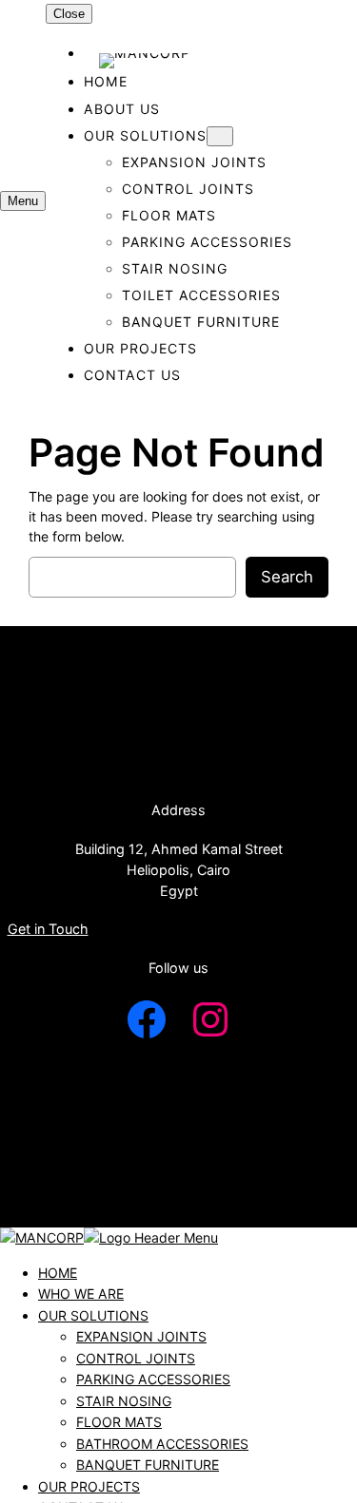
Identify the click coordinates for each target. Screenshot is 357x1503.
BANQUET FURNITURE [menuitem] (147, 1464)
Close (69, 14)
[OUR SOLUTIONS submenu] (220, 136)
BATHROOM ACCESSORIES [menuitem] (162, 1444)
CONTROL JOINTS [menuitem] (135, 1358)
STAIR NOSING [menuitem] (123, 1401)
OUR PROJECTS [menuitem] (89, 1486)
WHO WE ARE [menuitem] (81, 1293)
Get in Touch (48, 929)
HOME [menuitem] (57, 1273)
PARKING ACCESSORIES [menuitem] (153, 1379)
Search (287, 576)
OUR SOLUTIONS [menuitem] (93, 1315)
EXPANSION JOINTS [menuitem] (141, 1336)
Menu (23, 201)
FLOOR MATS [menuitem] (119, 1422)
